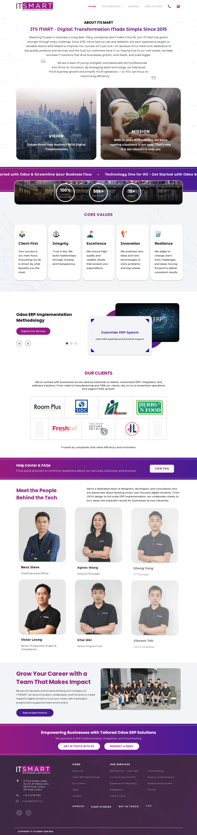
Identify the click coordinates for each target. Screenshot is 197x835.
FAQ (149, 806)
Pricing (152, 789)
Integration (116, 789)
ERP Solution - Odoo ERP (124, 771)
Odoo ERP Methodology (86, 777)
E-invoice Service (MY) (123, 777)
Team (76, 789)
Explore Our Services (33, 331)
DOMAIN (78, 806)
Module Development (160, 783)
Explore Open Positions (35, 712)
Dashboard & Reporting (123, 783)
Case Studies (153, 6)
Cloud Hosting (156, 771)
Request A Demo (121, 746)
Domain (133, 6)
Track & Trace (117, 796)
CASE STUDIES (101, 806)
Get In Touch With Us (79, 746)
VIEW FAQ (162, 468)
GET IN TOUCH (129, 806)
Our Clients (79, 783)
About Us (78, 771)
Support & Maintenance (161, 777)
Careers (77, 796)
